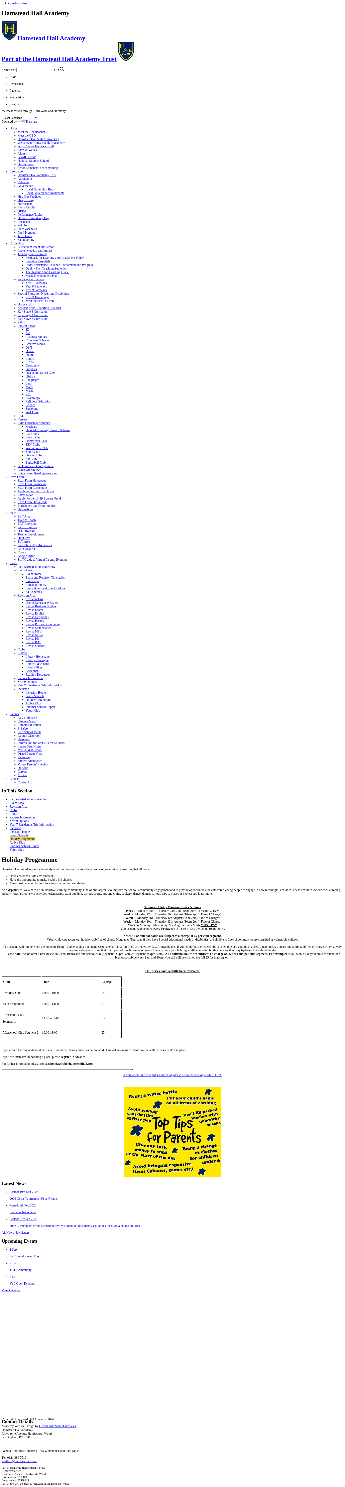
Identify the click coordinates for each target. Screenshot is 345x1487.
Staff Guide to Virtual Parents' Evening (42, 559)
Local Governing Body (40, 189)
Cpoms (22, 552)
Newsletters (25, 203)
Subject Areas (26, 326)
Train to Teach (27, 520)
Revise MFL (34, 631)
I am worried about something (36, 566)
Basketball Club (36, 462)
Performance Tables (30, 214)
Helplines (24, 739)
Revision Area (27, 595)
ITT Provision (26, 530)
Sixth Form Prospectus (32, 484)
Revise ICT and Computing (43, 624)
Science (30, 405)
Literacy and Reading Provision (38, 473)
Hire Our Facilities (29, 196)
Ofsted (22, 211)
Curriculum (17, 243)
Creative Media (35, 344)
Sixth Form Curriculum (32, 487)
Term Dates (25, 236)
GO (56, 69)
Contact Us (25, 782)
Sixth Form (17, 477)
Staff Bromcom (27, 527)
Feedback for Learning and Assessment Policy (55, 257)
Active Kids (33, 703)
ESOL (30, 362)
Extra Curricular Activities (34, 423)
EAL (21, 415)
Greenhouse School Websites (57, 1426)
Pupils (13, 563)
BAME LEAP (27, 157)
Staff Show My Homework (35, 545)
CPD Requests (27, 548)
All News (8, 1232)
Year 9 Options (27, 681)
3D (28, 329)
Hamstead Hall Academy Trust (37, 175)
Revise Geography (37, 617)
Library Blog (34, 667)
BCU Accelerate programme (36, 466)
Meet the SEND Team (40, 300)
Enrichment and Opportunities (37, 505)
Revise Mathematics (38, 627)
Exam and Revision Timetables (45, 577)
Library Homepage (38, 656)
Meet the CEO (27, 135)
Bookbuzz (32, 671)
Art (28, 333)
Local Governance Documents (45, 193)
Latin (29, 383)
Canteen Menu (27, 721)
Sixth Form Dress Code (32, 502)
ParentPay (24, 757)
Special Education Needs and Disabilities (43, 293)
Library (22, 653)
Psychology (33, 398)
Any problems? (27, 717)
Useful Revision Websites (42, 602)
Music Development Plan (42, 275)
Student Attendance (30, 760)
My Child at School (30, 750)
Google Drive (26, 556)
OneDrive (24, 538)
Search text (9, 69)
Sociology (32, 408)
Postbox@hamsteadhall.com (19, 1461)
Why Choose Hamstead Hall (36, 146)
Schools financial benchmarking (38, 168)
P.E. (28, 394)
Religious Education (38, 401)
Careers (22, 419)
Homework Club (36, 441)
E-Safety (23, 728)
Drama (30, 354)
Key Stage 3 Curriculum (33, 311)
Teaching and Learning (32, 254)
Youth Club (33, 451)
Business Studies (36, 336)
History (30, 376)
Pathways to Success (31, 279)
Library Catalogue (37, 660)
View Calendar (11, 1290)
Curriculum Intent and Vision (36, 247)
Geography (33, 365)
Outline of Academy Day (33, 218)
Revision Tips (34, 599)
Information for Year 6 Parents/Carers (41, 742)
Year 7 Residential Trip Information (40, 685)
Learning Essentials (38, 261)
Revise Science (35, 645)
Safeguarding (26, 239)
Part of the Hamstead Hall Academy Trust (59, 58)
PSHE (22, 322)
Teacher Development (31, 534)
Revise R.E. (33, 642)
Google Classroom (29, 735)
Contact (14, 778)
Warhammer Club (37, 448)
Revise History (35, 620)
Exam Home (34, 574)
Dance (30, 351)
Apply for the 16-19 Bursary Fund (39, 498)
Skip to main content (15, 3)
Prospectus (24, 221)
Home (13, 128)
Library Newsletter (37, 663)
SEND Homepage (37, 297)
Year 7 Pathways (36, 283)
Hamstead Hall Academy (51, 38)
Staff (13, 513)
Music (29, 390)
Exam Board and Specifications (45, 588)
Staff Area (24, 516)
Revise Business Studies (41, 606)
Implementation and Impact (35, 250)
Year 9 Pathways (36, 290)
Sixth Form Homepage (32, 480)
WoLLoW (32, 412)
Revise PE (32, 638)
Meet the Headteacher (31, 132)
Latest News (25, 495)
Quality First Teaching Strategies (46, 268)
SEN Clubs (33, 444)
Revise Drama (35, 610)
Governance (25, 185)
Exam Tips (32, 581)
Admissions (25, 178)
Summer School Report (40, 707)
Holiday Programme (38, 699)
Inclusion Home (36, 692)
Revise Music (34, 635)
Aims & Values (27, 150)
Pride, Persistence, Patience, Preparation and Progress (59, 265)
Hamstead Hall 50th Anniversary (38, 139)
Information (17, 171)
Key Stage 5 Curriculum (33, 318)
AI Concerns (34, 592)
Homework (25, 304)
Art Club (31, 459)
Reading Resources (38, 674)
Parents (14, 714)
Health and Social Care (40, 372)
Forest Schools (35, 696)
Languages (32, 380)
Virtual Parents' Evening (33, 764)
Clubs (21, 649)
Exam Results (26, 207)
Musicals (31, 426)
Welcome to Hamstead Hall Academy (41, 142)
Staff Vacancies (27, 229)
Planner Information (30, 678)
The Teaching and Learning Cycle (47, 272)
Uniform (23, 768)
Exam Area (25, 570)
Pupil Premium (27, 232)
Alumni (22, 153)
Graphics (31, 369)
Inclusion (23, 689)
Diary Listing (26, 200)
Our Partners (26, 164)
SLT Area (24, 541)
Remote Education (29, 725)
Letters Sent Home (29, 746)
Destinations (25, 509)
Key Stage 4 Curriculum (33, 315)
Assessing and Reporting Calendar (39, 308)
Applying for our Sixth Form (36, 491)
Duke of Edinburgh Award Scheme (48, 430)
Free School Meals (29, 732)
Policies (22, 225)
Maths (29, 387)
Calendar (23, 182)
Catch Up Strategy (29, 469)
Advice (22, 775)
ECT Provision (27, 523)
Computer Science (37, 340)
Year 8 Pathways (36, 286)
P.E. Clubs (32, 433)
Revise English (35, 613)
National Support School (33, 160)
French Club (33, 437)
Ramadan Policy (36, 584)
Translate (31, 121)
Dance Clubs (34, 455)
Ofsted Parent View (30, 753)
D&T (29, 347)
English (30, 358)
